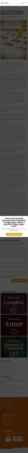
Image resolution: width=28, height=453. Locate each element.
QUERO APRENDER (14, 234)
